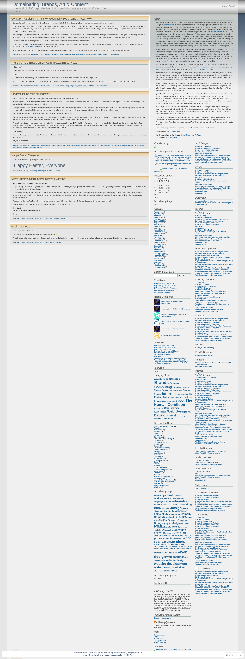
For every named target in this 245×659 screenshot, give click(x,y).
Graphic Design (159, 449)
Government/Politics (175, 390)
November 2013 (160, 219)
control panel (98, 145)
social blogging (172, 544)
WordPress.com (160, 642)
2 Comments (57, 242)
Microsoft (167, 530)
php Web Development (203, 154)
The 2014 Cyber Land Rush (164, 283)
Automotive (158, 430)
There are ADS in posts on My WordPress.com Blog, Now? (44, 62)
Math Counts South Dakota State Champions (170, 358)
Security (157, 466)
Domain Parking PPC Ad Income (207, 223)
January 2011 (159, 242)
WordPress (90, 86)
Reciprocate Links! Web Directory (207, 297)
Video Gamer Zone (202, 488)
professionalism (164, 538)
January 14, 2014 (18, 54)
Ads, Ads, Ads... (160, 356)
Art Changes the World (162, 292)
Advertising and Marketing (167, 379)
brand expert (168, 501)
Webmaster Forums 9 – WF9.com (207, 241)
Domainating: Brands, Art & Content (50, 4)
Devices (177, 387)
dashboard (107, 145)
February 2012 (159, 232)
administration (61, 145)
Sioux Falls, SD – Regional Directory (208, 302)
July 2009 (157, 260)
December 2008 (160, 267)
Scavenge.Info (200, 299)
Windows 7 (159, 571)
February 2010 (159, 251)
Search (156, 464)
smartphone (159, 544)
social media (171, 401)
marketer (183, 527)
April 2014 (157, 214)
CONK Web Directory (203, 288)
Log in (156, 637)
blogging (91, 145)
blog (67, 86)
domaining (160, 514)
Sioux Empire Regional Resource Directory (211, 300)
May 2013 (157, 225)
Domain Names (159, 442)
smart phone (176, 541)
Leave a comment (114, 54)
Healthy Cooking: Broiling (204, 179)
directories (158, 511)
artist (174, 498)
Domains (167, 517)
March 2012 (158, 230)
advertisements (60, 86)
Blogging (157, 432)
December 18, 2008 (19, 242)
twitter (188, 548)
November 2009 (160, 255)
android (169, 495)
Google (165, 390)
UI (129, 145)
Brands (161, 382)
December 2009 (160, 253)
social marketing (173, 546)
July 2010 (157, 246)
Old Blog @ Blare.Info (166, 622)
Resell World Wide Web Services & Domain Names (213, 271)
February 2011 (159, 241)
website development (170, 564)
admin (54, 145)
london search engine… (170, 315)
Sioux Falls (160, 542)
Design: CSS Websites (203, 146)
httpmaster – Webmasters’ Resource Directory (212, 292)
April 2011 (157, 237)
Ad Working (199, 212)
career (173, 505)
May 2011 (157, 235)
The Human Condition (173, 402)
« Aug (156, 197)
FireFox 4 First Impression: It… (172, 302)
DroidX (189, 517)
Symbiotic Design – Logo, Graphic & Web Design (212, 159)
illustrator (167, 527)
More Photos (158, 171)
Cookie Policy (129, 655)
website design (175, 560)
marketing (158, 530)
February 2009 (159, 266)
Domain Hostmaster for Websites (207, 148)
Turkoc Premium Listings (204, 308)
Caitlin (163, 335)
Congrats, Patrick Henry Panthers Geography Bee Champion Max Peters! (52, 18)
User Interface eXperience (163, 480)
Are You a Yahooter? (202, 170)
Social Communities (161, 469)
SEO (189, 538)
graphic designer (172, 523)
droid (175, 517)
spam (84, 86)
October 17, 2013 (18, 86)
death (168, 508)
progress (124, 145)
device (185, 508)
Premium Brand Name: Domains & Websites (211, 157)
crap (75, 86)
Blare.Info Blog (200, 216)
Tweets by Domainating (162, 618)
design (176, 508)
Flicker (188, 135)
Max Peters (74, 54)
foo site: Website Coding (204, 152)
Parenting (157, 457)
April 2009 (157, 264)
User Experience (138, 145)
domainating (35, 54)
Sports (156, 474)
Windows (157, 487)
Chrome (179, 505)
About (231, 5)
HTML (158, 526)
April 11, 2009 (17, 170)
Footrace (198, 177)
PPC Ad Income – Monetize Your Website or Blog (212, 155)
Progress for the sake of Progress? (30, 93)
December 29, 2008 (19, 218)
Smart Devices (180, 397)
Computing (163, 387)
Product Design (161, 397)
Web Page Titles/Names (162, 287)
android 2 (179, 496)
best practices (72, 145)
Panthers (94, 54)
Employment (158, 444)
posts (80, 86)
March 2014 (158, 216)
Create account (159, 635)
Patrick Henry (102, 54)
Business (174, 383)
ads (53, 86)
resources (180, 538)
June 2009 (158, 262)
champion (55, 54)
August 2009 (158, 259)
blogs (72, 86)
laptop (175, 526)
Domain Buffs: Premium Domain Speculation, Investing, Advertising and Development (211, 174)
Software (180, 401)
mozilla (175, 530)
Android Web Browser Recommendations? (169, 360)
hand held (186, 523)
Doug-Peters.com (36, 47)
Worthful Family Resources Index (207, 311)
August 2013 (158, 223)
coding (187, 504)
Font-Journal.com (203, 67)
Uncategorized (45, 54)
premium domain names (165, 535)
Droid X (182, 517)
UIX (131, 145)
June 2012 (158, 228)
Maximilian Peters (84, 54)
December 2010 (160, 244)
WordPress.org (200, 193)
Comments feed (160, 640)
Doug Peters (160, 69)
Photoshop (181, 533)
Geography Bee (64, 54)
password (171, 533)
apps (168, 498)
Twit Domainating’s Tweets (167, 614)
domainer (181, 511)
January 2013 (159, 226)
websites (160, 567)
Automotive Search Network (205, 201)
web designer (175, 556)
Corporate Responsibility (163, 439)
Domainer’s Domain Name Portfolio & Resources (213, 257)
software (174, 548)
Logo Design (181, 394)
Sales (172, 397)
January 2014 (159, 217)
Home (223, 5)
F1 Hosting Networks (203, 259)
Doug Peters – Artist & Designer (207, 150)
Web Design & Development (172, 413)
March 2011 (158, 239)
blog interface (82, 145)
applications (160, 498)
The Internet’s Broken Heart (164, 291)
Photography (158, 458)
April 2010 (157, 248)
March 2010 (158, 250)
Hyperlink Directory (202, 295)
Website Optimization (163, 418)
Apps (156, 428)
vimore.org (165, 321)
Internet (169, 394)
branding (182, 501)
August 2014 (158, 212)
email (156, 520)
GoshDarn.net (200, 228)
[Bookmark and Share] (162, 587)
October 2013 (159, 221)
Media (188, 394)
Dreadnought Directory (203, 290)
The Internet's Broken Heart (164, 353)
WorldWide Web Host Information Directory (210, 309)
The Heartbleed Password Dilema (166, 289)
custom (162, 508)
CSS (157, 508)
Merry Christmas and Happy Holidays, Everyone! (38, 178)
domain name (173, 514)
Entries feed (158, 638)
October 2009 (159, 257)
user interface (17, 147)
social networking (162, 549)
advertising (159, 496)
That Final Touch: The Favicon (164, 285)
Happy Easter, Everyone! (25, 155)
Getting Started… (21, 226)
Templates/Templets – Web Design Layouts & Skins (213, 161)
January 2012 (159, 233)
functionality (116, 145)
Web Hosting (181, 416)
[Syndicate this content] (155, 622)
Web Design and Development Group (208, 163)
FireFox (163, 520)
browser (166, 505)
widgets (170, 568)
